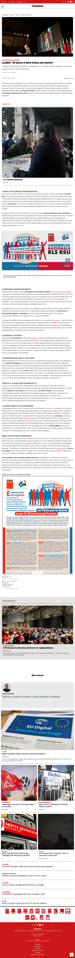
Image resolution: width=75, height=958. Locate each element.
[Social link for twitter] (63, 1)
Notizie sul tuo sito (37, 950)
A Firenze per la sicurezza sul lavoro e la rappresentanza (28, 648)
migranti (33, 338)
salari (28, 418)
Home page (5, 15)
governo (65, 199)
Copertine (11, 15)
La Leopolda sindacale (12, 179)
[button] (65, 78)
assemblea (12, 581)
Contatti (4, 2)
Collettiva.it (37, 929)
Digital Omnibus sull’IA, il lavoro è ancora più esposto (23, 754)
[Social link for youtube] (71, 1)
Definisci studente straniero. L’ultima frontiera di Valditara (31, 696)
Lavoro (17, 15)
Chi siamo (37, 944)
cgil (6, 581)
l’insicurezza (56, 320)
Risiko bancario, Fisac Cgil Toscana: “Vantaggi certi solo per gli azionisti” (16, 854)
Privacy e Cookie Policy (37, 954)
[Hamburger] (2, 6)
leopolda (5, 583)
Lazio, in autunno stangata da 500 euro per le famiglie (23, 885)
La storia (37, 952)
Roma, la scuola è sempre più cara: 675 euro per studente (24, 903)
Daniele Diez (5, 182)
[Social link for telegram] (73, 1)
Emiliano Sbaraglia (8, 693)
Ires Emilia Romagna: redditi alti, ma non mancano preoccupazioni (27, 866)
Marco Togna (5, 809)
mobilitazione (6, 586)
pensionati (58, 448)
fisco (24, 438)
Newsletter (20, 2)
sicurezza (49, 408)
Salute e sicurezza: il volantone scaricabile (16, 474)
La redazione (11, 2)
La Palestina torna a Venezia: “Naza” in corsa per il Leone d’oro (54, 854)
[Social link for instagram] (68, 1)
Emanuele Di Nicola (43, 858)
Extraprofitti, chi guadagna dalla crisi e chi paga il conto (23, 894)
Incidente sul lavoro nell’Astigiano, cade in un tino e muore (24, 876)
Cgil (22, 194)
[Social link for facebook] (65, 1)
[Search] (26, 2)
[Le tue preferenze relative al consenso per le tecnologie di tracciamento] (71, 954)
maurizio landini (7, 584)
